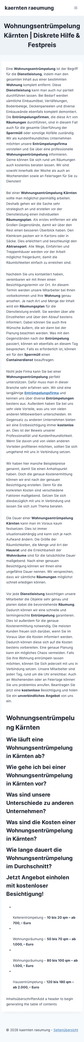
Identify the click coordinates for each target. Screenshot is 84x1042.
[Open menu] (75, 8)
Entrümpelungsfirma (41, 393)
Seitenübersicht (66, 1030)
